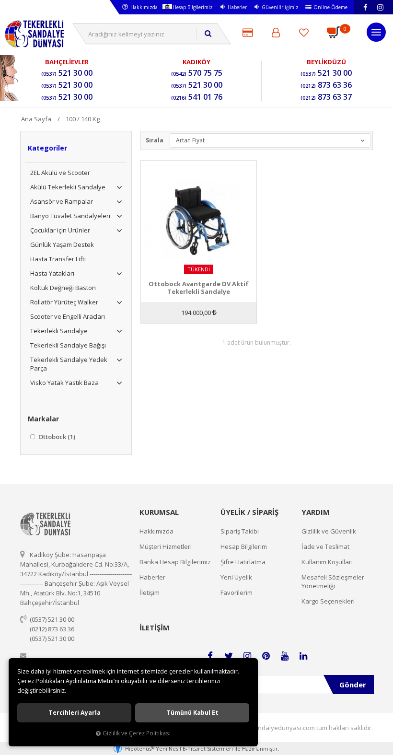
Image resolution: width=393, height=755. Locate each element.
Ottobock (56, 436)
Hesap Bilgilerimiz (193, 7)
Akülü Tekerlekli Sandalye (67, 187)
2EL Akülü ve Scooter (60, 172)
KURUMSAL (159, 512)
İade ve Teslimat (325, 546)
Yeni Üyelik (236, 577)
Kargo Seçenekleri (328, 601)
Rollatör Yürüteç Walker (64, 302)
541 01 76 (196, 97)
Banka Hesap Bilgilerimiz (175, 562)
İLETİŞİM (154, 627)
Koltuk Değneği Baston (63, 287)
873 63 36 (326, 85)
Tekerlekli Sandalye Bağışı (68, 345)
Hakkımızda (144, 7)
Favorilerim (236, 592)
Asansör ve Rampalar (61, 201)
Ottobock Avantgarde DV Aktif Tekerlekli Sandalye (199, 287)
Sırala (154, 140)
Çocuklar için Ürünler (60, 230)
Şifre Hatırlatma (243, 562)
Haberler (237, 7)
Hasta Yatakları (52, 273)
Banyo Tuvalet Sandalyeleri (70, 215)
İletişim (149, 592)
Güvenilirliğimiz (280, 7)
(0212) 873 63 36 (52, 629)
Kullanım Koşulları (327, 562)
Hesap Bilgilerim (243, 546)
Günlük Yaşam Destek (62, 244)
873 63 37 (326, 97)
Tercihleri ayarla (74, 713)
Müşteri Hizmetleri (165, 546)
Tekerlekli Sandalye (59, 330)
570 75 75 (196, 73)
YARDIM (315, 512)
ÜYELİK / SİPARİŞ (249, 512)
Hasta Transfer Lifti (58, 259)
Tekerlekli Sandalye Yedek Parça (68, 363)
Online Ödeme (330, 7)
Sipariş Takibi (239, 531)
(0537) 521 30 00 (52, 619)
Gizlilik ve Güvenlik (328, 531)
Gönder (352, 684)
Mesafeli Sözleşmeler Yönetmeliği (332, 581)
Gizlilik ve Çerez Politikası (137, 733)
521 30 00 (66, 73)
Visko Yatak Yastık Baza (64, 382)
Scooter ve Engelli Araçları (67, 316)
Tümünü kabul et (192, 713)
